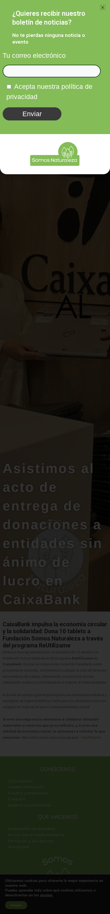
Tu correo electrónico (34, 55)
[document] (55, 457)
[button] (103, 7)
